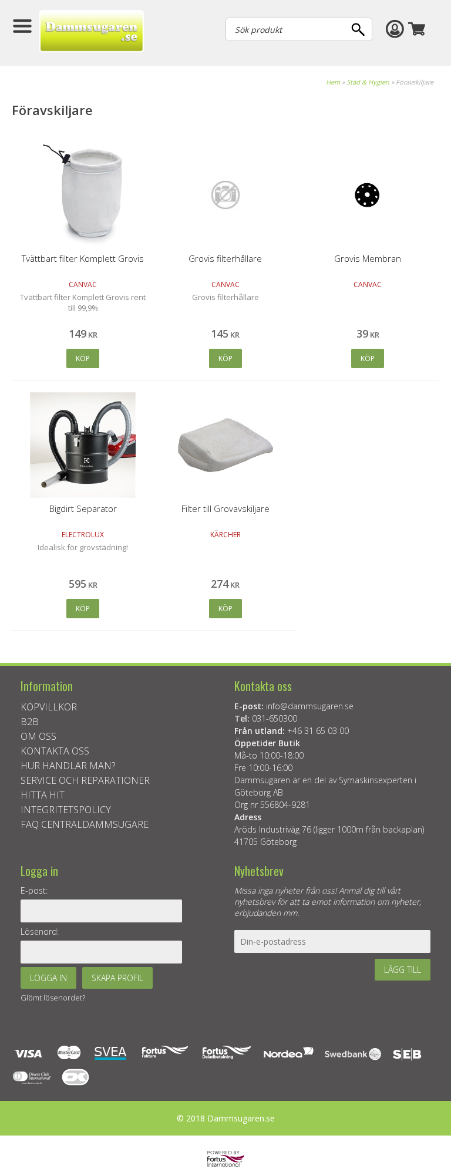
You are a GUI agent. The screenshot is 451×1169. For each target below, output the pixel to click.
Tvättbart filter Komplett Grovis (83, 258)
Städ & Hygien (367, 82)
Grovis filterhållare (225, 258)
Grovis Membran (367, 258)
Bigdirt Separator (83, 508)
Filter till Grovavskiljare (225, 508)
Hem (333, 82)
